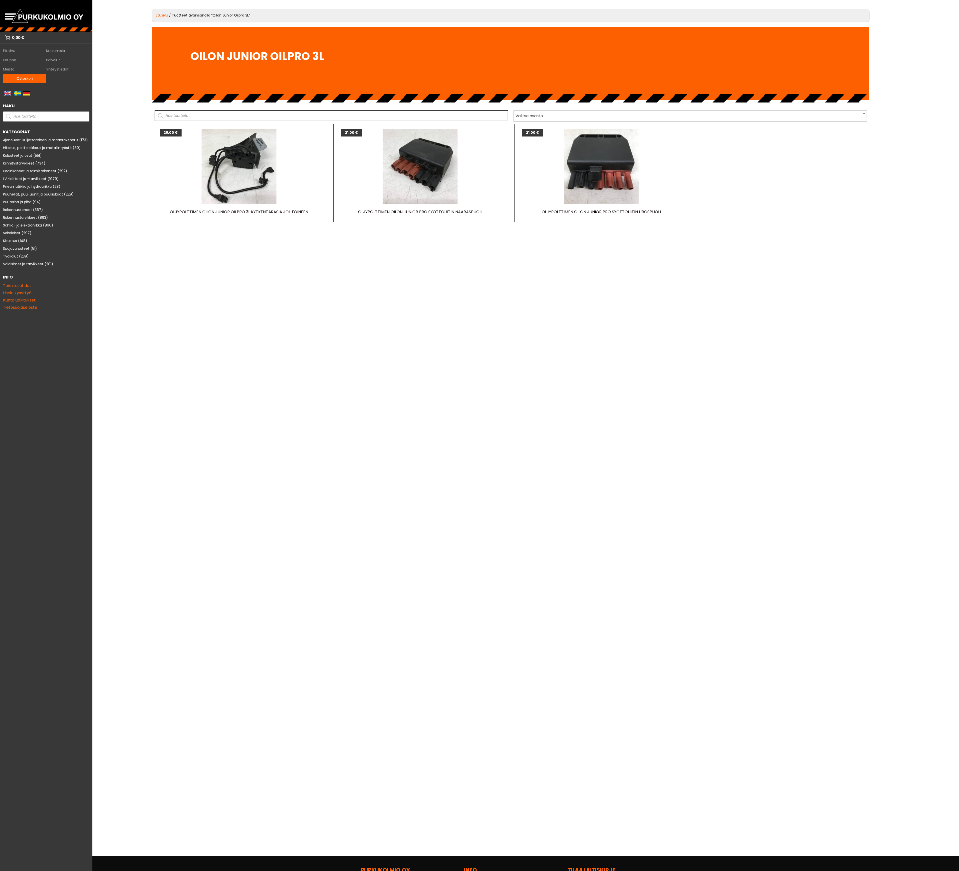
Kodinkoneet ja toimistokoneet (29, 171)
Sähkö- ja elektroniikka (22, 225)
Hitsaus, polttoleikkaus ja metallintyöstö (37, 147)
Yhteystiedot (57, 69)
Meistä (8, 69)
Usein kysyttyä (17, 293)
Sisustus (10, 240)
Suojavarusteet (16, 248)
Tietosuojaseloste (20, 307)
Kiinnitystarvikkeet (18, 163)
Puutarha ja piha (17, 202)
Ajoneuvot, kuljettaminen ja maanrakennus (40, 140)
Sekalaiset (11, 233)
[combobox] (690, 116)
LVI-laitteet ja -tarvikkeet (24, 178)
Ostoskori (24, 78)
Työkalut (10, 256)
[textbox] (690, 116)
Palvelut (53, 60)
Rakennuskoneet (17, 209)
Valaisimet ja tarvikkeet (23, 264)
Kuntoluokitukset (19, 300)
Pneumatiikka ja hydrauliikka (27, 186)
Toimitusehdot (17, 285)
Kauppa (9, 60)
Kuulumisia (55, 50)
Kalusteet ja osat (17, 155)
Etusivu (9, 50)
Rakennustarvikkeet (20, 217)
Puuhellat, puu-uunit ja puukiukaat (33, 194)
